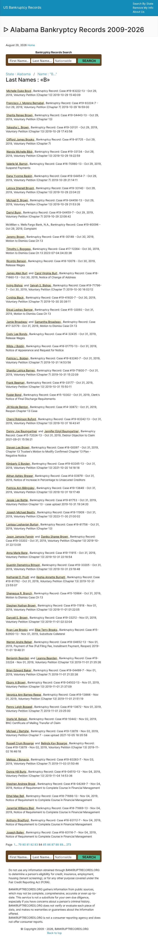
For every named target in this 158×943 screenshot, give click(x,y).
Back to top (54, 933)
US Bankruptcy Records (22, 7)
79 (20, 844)
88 (57, 844)
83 (36, 844)
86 (49, 844)
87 (53, 844)
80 (24, 844)
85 (44, 844)
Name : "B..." (47, 74)
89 (61, 844)
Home (31, 45)
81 (28, 844)
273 (68, 844)
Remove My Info (143, 7)
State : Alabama (18, 74)
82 (32, 844)
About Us (139, 11)
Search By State (143, 3)
